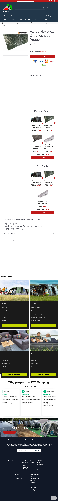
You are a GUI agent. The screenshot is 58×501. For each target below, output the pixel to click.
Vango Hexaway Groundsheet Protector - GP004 (48, 127)
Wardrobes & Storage (6, 363)
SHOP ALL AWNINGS (44, 325)
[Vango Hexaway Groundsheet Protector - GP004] (42, 83)
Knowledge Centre (25, 19)
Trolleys (3, 369)
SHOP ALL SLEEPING (43, 374)
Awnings (20, 16)
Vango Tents (4, 320)
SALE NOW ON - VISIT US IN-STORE (25, 1)
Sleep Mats (33, 360)
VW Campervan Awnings (36, 314)
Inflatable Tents (5, 310)
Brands (14, 19)
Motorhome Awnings (35, 320)
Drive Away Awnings (35, 307)
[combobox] (30, 8)
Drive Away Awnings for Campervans (35, 486)
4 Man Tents (4, 317)
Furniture (39, 16)
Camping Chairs (5, 356)
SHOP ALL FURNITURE (14, 374)
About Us (39, 462)
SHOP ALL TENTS (14, 325)
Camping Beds (34, 363)
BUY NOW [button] (42, 157)
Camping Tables (5, 360)
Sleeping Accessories (36, 366)
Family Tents (4, 307)
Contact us (39, 460)
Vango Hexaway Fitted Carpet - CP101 (36, 148)
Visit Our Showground (41, 19)
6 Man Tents (4, 314)
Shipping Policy (18, 476)
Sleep (6, 19)
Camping (30, 16)
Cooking (48, 16)
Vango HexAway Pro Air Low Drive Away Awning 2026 (36, 127)
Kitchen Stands (5, 366)
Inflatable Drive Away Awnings (38, 317)
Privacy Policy (40, 466)
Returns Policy (18, 478)
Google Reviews (41, 469)
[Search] (43, 8)
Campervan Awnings (36, 310)
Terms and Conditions (42, 468)
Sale (5, 16)
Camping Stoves (33, 489)
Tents (12, 16)
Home (4, 25)
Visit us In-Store (11, 460)
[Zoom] (15, 42)
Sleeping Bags (34, 356)
